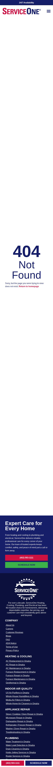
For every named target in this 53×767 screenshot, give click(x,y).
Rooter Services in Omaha (18, 756)
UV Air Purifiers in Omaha (17, 693)
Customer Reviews (14, 632)
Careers (9, 629)
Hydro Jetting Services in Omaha (21, 752)
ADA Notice (11, 643)
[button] (49, 11)
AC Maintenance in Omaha (18, 668)
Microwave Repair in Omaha (19, 718)
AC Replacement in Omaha (18, 661)
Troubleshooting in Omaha (18, 732)
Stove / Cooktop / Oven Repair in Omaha (24, 714)
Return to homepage (29, 286)
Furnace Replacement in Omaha (21, 672)
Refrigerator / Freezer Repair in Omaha (23, 725)
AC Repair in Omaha (15, 665)
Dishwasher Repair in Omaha (19, 721)
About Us (10, 625)
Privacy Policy (12, 650)
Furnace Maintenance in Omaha (20, 679)
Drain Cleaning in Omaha (17, 749)
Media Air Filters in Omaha (18, 700)
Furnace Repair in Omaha (17, 675)
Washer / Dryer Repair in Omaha (20, 728)
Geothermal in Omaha (16, 683)
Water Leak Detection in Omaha (20, 745)
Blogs (8, 636)
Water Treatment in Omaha (18, 742)
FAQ (8, 640)
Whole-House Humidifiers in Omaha (22, 696)
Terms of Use (12, 647)
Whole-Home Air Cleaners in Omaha (22, 703)
